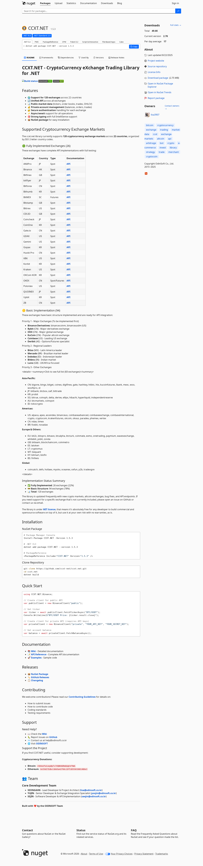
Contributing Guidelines (82, 696)
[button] (134, 47)
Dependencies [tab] (67, 57)
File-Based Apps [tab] (108, 42)
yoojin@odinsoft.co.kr (103, 793)
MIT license (49, 509)
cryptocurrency (165, 125)
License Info (154, 72)
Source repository (157, 66)
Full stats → (175, 25)
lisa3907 (155, 114)
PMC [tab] (37, 42)
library (173, 147)
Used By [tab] (85, 57)
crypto (170, 143)
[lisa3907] (147, 114)
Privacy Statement (143, 853)
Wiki (33, 651)
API (68, 163)
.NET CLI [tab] (27, 42)
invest (163, 147)
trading (164, 129)
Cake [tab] (121, 42)
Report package (156, 98)
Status (80, 830)
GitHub (53, 737)
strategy (150, 152)
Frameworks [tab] (47, 57)
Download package (158, 77)
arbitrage (151, 143)
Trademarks (161, 853)
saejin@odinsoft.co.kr (94, 796)
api (169, 138)
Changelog (37, 680)
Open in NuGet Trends (159, 92)
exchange (151, 129)
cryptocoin (151, 156)
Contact (27, 830)
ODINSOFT (42, 743)
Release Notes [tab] (117, 57)
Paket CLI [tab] (74, 42)
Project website (156, 60)
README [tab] (30, 57)
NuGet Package (39, 674)
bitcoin (149, 125)
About (84, 853)
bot (162, 143)
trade (161, 152)
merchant (173, 152)
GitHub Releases (40, 677)
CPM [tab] (64, 42)
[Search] (178, 11)
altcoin (160, 138)
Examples (36, 657)
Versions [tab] (99, 57)
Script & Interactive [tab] (90, 42)
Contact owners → (172, 107)
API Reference (38, 654)
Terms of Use (96, 853)
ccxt (155, 134)
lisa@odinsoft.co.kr (91, 790)
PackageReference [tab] (50, 42)
